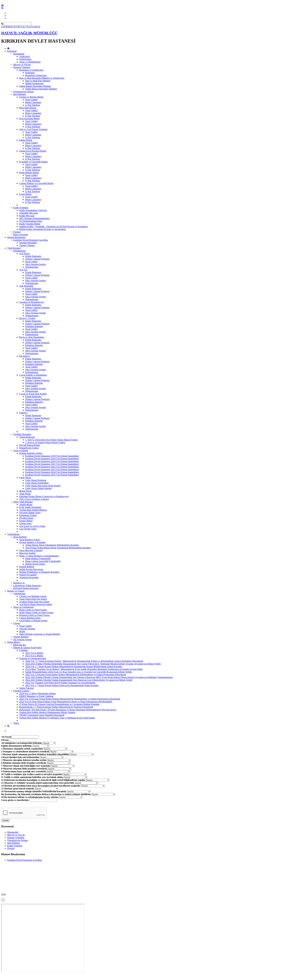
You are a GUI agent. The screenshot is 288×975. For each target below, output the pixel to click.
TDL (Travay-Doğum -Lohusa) (34, 499)
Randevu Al (19, 583)
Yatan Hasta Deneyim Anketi (33, 599)
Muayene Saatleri (27, 553)
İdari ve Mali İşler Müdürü (37, 80)
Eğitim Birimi (25, 140)
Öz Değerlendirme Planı (30, 221)
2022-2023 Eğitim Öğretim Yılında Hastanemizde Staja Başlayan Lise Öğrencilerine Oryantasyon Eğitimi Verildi (78, 680)
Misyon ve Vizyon (22, 64)
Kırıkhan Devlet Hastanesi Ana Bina (30, 240)
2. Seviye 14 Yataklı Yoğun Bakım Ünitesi (45, 442)
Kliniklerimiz (19, 251)
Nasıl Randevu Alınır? (29, 539)
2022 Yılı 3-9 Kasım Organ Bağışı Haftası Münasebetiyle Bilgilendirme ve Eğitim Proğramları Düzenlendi (75, 674)
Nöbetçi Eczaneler (28, 574)
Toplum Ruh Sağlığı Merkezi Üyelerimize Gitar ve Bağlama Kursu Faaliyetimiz (57, 717)
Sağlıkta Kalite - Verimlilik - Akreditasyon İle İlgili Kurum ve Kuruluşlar (53, 226)
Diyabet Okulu (26, 518)
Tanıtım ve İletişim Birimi (31, 97)
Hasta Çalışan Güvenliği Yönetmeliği (42, 561)
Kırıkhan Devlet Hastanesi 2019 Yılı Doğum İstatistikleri (52, 458)
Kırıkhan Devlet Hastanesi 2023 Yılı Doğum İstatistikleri (52, 469)
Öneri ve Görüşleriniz (23, 607)
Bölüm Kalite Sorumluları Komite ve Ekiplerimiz (42, 229)
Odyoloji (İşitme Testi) (29, 512)
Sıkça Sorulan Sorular (35, 264)
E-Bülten (23, 650)
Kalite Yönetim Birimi (29, 224)
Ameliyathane (25, 504)
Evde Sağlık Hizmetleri (30, 507)
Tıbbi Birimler (14, 248)
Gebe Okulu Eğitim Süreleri (38, 488)
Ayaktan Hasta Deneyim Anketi (34, 601)
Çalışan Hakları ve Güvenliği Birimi (36, 183)
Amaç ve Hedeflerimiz (30, 62)
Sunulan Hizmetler (28, 242)
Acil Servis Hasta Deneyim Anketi (35, 604)
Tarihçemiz (24, 56)
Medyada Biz (19, 645)
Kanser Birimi (26, 520)
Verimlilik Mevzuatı (28, 213)
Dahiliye (23, 412)
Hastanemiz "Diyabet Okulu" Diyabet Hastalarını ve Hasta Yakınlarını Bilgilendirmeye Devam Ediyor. (67, 709)
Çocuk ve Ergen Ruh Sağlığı (32, 394)
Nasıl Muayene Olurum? (31, 550)
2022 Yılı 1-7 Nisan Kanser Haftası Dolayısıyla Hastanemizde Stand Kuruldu (62, 685)
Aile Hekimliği (26, 286)
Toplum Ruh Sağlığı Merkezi (33, 510)
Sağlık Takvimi (26, 688)
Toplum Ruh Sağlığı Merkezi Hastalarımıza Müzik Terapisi (47, 712)
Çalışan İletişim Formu (30, 618)
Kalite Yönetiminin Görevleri (33, 210)
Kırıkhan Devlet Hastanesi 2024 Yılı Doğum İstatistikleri (52, 472)
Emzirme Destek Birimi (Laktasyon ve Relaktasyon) (44, 496)
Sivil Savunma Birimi (29, 118)
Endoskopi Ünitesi (28, 515)
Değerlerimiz (25, 59)
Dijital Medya (13, 642)
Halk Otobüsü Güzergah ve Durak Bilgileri (39, 634)
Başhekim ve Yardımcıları (31, 70)
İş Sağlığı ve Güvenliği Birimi (33, 161)
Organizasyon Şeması (23, 91)
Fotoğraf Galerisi (21, 690)
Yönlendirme (13, 534)
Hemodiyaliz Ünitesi (29, 448)
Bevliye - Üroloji (27, 318)
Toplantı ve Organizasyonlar (32, 658)
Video (16, 723)
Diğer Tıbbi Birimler (23, 502)
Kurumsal (11, 51)
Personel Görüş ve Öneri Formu (34, 615)
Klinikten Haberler (34, 326)
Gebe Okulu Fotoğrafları (37, 483)
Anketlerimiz (19, 593)
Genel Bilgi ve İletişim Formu (33, 620)
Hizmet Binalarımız (16, 237)
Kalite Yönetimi (20, 207)
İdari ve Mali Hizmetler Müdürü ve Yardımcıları (41, 78)
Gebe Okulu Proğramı (35, 480)
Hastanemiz (18, 53)
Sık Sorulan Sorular (22, 639)
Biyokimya (24, 356)
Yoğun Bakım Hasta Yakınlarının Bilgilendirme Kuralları (52, 545)
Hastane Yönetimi (21, 67)
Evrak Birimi (25, 194)
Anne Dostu (25, 493)
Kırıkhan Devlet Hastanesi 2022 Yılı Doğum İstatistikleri (52, 466)
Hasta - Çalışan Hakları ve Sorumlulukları (39, 556)
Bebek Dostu (25, 491)
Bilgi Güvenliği (20, 234)
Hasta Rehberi (20, 537)
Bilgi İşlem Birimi (27, 107)
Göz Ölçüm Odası (27, 529)
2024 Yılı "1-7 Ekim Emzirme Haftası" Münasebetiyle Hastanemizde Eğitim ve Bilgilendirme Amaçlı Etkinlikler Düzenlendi (84, 661)
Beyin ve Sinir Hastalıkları (31, 337)
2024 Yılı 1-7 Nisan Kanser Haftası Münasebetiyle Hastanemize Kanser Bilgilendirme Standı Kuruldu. (73, 666)
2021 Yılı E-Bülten (34, 653)
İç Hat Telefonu (32, 105)
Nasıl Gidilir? (31, 99)
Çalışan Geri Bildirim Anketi (32, 596)
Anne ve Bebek (20, 450)
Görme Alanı (25, 523)
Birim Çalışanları (33, 102)
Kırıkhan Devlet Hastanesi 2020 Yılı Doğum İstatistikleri (52, 461)
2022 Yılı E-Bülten (34, 655)
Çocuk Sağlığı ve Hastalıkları (33, 375)
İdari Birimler (19, 94)
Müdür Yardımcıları (34, 83)
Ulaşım (16, 623)
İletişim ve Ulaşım (15, 591)
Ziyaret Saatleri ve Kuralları (32, 542)
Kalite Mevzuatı (26, 215)
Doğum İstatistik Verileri (30, 453)
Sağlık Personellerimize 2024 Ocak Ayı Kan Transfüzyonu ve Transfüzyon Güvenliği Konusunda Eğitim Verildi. (78, 672)
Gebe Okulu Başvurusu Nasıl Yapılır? (43, 485)
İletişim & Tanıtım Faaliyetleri (27, 647)
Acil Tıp (23, 269)
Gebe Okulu (25, 477)
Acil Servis (24, 253)
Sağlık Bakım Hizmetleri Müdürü (35, 86)
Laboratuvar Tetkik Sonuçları (27, 585)
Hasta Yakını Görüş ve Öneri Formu (36, 612)
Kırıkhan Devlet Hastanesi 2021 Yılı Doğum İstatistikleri (52, 464)
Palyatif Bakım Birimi (29, 445)
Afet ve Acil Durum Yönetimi (33, 129)
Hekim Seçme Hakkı (35, 564)
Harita (22, 631)
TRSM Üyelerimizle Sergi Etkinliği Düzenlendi (41, 715)
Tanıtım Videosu (27, 245)
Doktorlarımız (31, 267)
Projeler (17, 232)
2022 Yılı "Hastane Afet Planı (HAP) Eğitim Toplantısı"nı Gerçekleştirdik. (60, 682)
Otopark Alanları (27, 628)
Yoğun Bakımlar (27, 437)
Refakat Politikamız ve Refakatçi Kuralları (39, 572)
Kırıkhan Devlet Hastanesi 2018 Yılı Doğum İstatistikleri (52, 456)
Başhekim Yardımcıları (36, 75)
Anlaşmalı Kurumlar (29, 577)
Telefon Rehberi (20, 637)
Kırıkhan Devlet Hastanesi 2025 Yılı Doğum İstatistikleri (52, 475)
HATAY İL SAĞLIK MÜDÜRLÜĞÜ (29, 33)
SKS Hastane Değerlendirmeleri (34, 218)
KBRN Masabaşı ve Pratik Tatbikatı (36, 696)
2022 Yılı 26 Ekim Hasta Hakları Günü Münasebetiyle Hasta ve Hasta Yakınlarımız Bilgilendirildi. (65, 701)
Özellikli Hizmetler (22, 434)
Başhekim (30, 72)
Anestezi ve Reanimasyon (31, 302)
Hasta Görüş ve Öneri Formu (33, 610)
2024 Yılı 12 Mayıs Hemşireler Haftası (37, 693)
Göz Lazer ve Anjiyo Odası (32, 526)
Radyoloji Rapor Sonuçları (26, 588)
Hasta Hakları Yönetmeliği (37, 558)
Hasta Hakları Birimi (29, 172)
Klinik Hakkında (33, 256)
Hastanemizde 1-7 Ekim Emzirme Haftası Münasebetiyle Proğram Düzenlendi (56, 707)
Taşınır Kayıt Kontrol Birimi (32, 151)
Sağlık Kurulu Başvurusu (31, 569)
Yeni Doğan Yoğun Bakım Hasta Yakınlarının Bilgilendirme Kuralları (58, 547)
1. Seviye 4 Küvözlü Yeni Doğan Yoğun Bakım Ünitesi (51, 439)
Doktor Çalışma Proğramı (37, 259)
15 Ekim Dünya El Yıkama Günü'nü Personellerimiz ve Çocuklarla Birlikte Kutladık (59, 704)
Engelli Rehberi (26, 566)
